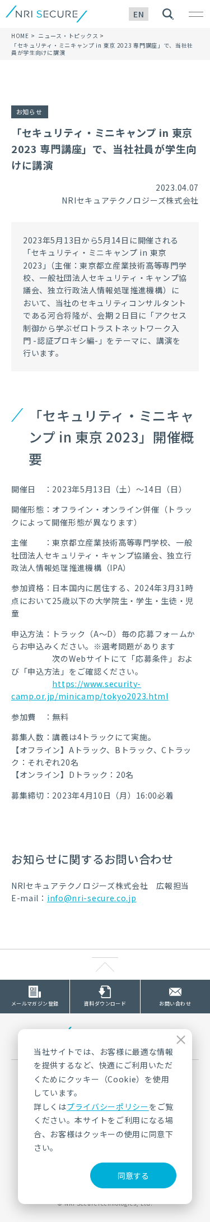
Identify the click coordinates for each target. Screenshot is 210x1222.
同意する (133, 1175)
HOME (20, 35)
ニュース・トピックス (68, 35)
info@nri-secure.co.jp (92, 897)
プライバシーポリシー (108, 1106)
